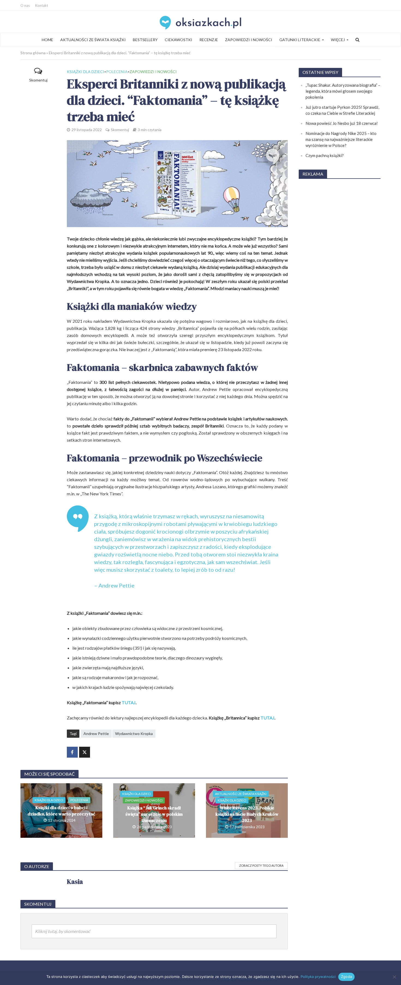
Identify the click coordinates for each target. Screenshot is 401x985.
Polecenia (117, 71)
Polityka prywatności (318, 976)
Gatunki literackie (299, 39)
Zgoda (346, 976)
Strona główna (33, 52)
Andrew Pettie (96, 733)
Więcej (338, 39)
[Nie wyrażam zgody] (394, 977)
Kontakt (41, 5)
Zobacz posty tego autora (261, 865)
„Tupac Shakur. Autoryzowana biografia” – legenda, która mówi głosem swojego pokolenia (343, 91)
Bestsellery (145, 39)
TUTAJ (129, 702)
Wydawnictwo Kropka (134, 733)
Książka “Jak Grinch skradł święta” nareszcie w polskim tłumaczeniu (154, 814)
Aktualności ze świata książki (93, 39)
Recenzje (208, 39)
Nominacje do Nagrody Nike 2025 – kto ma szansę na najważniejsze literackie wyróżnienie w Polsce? (341, 139)
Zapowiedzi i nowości (248, 39)
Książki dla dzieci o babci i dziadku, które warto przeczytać (61, 811)
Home (47, 39)
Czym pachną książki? (325, 155)
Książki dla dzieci (85, 71)
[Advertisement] (339, 265)
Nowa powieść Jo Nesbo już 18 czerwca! (342, 123)
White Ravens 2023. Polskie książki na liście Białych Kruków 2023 (247, 814)
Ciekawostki (178, 39)
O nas (25, 5)
